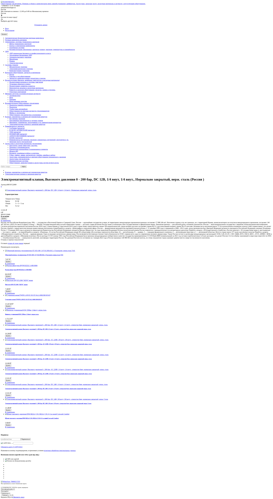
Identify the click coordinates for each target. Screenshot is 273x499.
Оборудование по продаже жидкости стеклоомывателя (29, 111)
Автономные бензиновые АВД (20, 55)
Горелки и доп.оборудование (19, 76)
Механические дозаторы (18, 67)
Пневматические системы (18, 161)
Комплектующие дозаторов (19, 71)
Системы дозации (11, 65)
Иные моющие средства (18, 101)
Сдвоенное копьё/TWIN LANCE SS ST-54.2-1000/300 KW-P (23, 299)
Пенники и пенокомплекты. (19, 147)
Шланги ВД (13, 151)
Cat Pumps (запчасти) (17, 128)
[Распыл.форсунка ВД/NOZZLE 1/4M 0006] (21, 265)
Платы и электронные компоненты (22, 46)
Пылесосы (13, 107)
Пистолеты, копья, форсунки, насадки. (23, 145)
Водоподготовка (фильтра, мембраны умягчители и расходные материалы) (32, 80)
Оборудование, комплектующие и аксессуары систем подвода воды (34, 163)
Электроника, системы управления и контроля (22, 42)
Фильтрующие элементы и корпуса (22, 86)
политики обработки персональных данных (60, 450)
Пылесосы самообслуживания (20, 105)
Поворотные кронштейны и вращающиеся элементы (28, 149)
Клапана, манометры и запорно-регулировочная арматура (26, 117)
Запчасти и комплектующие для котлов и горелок (27, 78)
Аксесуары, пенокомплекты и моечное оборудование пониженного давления (37, 157)
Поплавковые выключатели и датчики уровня (26, 120)
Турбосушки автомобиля (18, 109)
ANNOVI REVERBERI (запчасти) (21, 136)
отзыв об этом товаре (15, 243)
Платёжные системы (16, 48)
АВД (7, 51)
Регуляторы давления (17, 119)
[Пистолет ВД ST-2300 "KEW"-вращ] (19, 280)
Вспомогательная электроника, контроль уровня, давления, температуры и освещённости (42, 49)
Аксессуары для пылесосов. (19, 159)
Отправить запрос (40, 25)
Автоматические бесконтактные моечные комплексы (24, 38)
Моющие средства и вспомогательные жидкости (23, 94)
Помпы (12, 61)
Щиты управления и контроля (20, 44)
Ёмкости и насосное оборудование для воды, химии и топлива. (32, 90)
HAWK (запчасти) (16, 138)
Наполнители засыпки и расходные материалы (26, 88)
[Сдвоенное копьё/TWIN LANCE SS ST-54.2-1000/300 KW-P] (27, 295)
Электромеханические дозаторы (21, 69)
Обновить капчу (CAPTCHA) (12, 447)
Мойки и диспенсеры (17, 113)
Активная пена (14, 95)
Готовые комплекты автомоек (16, 40)
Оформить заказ (18, 497)
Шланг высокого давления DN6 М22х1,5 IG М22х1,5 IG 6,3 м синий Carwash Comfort (32, 418)
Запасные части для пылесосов (20, 142)
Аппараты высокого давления (20, 57)
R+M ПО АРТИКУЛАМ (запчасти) (22, 130)
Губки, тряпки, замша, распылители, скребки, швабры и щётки (32, 155)
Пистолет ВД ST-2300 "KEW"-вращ (16, 284)
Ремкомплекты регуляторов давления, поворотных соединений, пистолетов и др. (39, 140)
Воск (11, 97)
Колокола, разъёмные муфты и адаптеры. (24, 153)
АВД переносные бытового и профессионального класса (30, 53)
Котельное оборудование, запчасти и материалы (22, 72)
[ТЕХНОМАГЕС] (8, 2)
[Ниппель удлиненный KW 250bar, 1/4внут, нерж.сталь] (25, 310)
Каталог (4, 34)
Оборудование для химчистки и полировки (25, 115)
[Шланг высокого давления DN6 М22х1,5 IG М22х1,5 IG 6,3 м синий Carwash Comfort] (37, 414)
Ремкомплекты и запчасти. (15, 126)
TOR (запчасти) (15, 132)
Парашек (12, 99)
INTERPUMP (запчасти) (18, 134)
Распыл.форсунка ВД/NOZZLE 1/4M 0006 (18, 270)
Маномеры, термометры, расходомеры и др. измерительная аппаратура (35, 122)
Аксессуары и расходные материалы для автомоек (23, 143)
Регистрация (9, 30)
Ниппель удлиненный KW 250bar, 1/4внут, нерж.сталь (22, 314)
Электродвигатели (16, 63)
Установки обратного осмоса (19, 84)
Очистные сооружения (17, 92)
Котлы (11, 74)
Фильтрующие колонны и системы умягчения (26, 82)
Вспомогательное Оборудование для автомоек (22, 103)
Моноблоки (13, 59)
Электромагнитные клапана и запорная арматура (27, 124)
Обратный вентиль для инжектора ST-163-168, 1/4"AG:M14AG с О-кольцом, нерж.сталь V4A (34, 255)
